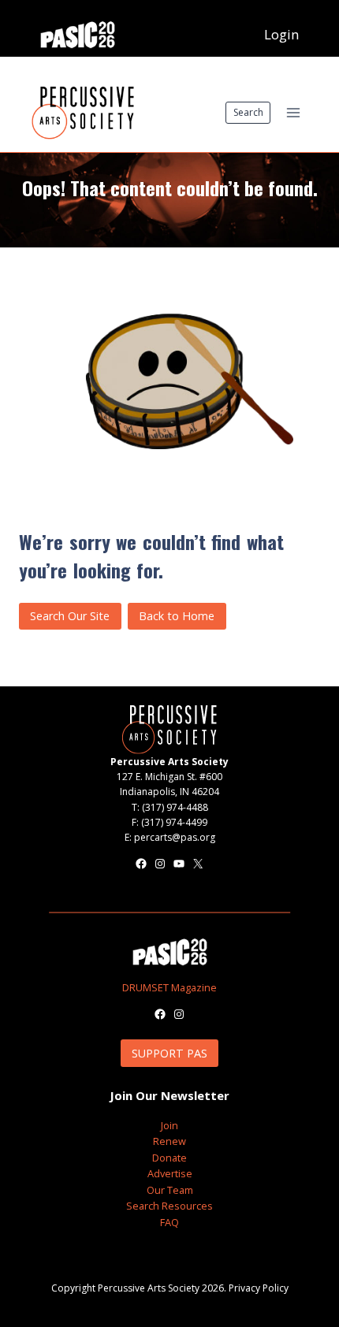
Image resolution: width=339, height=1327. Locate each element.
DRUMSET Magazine (169, 987)
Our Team (170, 1190)
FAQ (169, 1222)
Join (169, 1125)
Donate (169, 1157)
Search (248, 112)
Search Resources (169, 1206)
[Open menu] (292, 112)
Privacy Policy (259, 1288)
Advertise (169, 1173)
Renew (169, 1141)
